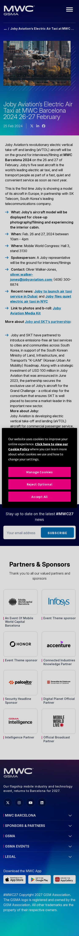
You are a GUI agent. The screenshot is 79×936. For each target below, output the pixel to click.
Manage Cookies (39, 472)
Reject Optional (39, 484)
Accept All (39, 497)
